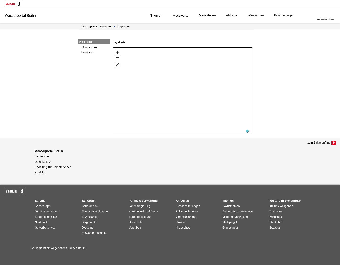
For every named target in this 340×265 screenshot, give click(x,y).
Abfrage (231, 15)
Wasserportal (89, 26)
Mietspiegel (229, 222)
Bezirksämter (90, 216)
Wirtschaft (275, 216)
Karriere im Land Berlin (143, 211)
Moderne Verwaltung (235, 216)
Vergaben (135, 227)
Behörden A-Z (90, 206)
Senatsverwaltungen (95, 211)
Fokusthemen (231, 206)
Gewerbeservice (45, 227)
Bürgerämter (89, 222)
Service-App (43, 206)
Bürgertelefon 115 (46, 216)
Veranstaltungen (186, 216)
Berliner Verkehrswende (237, 211)
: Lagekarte (123, 26)
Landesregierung (139, 206)
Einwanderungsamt (94, 232)
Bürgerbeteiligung (140, 216)
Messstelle (106, 26)
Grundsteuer (230, 227)
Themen (156, 15)
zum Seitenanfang (318, 142)
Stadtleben (276, 222)
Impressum (42, 156)
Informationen (89, 47)
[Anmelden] (306, 15)
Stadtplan (275, 227)
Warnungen (256, 15)
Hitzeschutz (183, 227)
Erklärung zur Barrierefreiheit (53, 167)
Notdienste (42, 222)
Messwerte (180, 15)
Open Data (135, 222)
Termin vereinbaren (47, 211)
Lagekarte (87, 52)
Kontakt (39, 172)
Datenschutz (43, 161)
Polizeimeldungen (187, 211)
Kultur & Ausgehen (281, 206)
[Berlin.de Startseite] (13, 4)
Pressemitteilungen (188, 206)
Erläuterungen (284, 15)
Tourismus (275, 211)
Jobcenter (88, 227)
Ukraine (181, 222)
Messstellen (207, 15)
